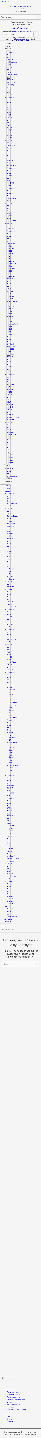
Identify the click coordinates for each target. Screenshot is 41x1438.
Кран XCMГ (11, 406)
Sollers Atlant (11, 385)
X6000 (11, 354)
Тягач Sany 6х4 (11, 318)
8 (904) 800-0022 (20, 28)
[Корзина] (3, 926)
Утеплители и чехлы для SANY (11, 284)
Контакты (8, 481)
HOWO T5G (11, 184)
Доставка (8, 478)
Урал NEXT (11, 461)
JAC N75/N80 (12, 219)
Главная (7, 43)
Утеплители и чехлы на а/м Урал (11, 446)
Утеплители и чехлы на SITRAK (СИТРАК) (11, 363)
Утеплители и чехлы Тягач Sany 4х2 (13, 307)
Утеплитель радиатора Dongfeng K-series (11, 85)
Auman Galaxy (11, 136)
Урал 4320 (11, 456)
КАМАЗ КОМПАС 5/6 (12, 434)
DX (10, 77)
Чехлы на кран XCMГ (9, 398)
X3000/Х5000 (11, 350)
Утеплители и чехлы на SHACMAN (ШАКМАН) (11, 340)
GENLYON (12, 165)
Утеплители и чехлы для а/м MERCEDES (11, 237)
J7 (10, 115)
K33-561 (11, 93)
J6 (10, 112)
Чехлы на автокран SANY (12, 295)
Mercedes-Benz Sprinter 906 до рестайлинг (13, 270)
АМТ (10, 200)
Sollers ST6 (11, 390)
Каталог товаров (7, 489)
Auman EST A (11, 130)
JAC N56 (10, 214)
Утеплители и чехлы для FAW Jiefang (11, 103)
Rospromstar (4, 1)
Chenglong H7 (13, 63)
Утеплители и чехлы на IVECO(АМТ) (11, 193)
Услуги (7, 465)
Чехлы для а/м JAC (9, 207)
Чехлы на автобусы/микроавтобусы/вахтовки (13, 415)
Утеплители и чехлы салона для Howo (11, 174)
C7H (10, 372)
